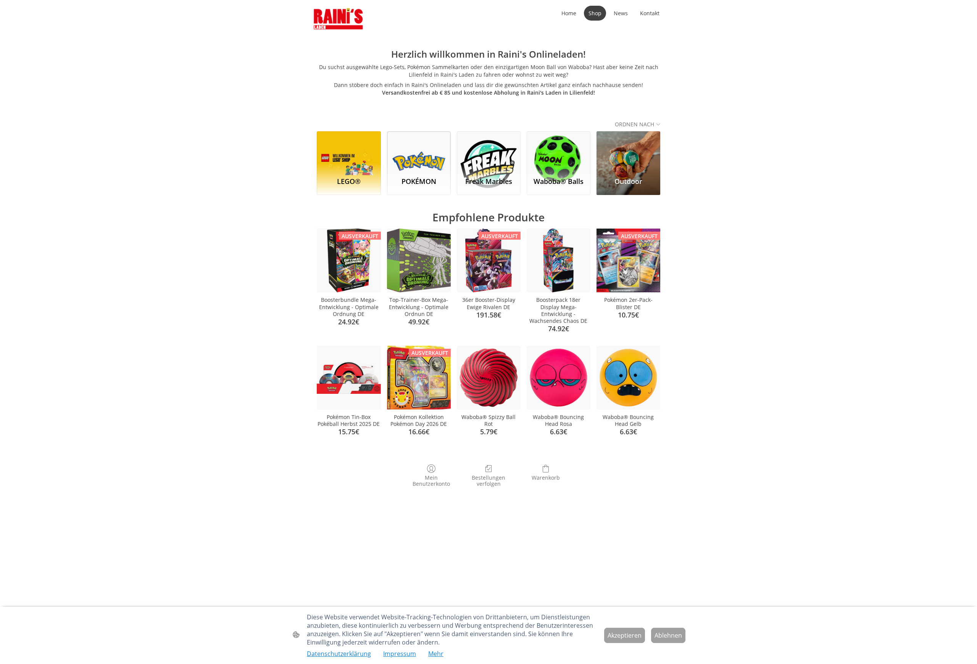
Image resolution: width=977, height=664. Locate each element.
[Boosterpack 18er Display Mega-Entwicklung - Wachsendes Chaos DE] (558, 260)
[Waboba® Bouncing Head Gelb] (628, 377)
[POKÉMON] (419, 150)
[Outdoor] (628, 150)
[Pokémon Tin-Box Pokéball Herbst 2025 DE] (348, 377)
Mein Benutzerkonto (431, 481)
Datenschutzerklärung (339, 653)
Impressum (399, 653)
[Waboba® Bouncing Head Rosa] (558, 377)
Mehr (435, 653)
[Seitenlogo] (338, 19)
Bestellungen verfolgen (488, 481)
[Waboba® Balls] (558, 150)
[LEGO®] (348, 150)
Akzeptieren (625, 635)
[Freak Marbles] (489, 150)
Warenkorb (546, 477)
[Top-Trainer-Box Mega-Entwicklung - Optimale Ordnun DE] (419, 260)
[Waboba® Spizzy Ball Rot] (489, 377)
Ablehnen (668, 635)
